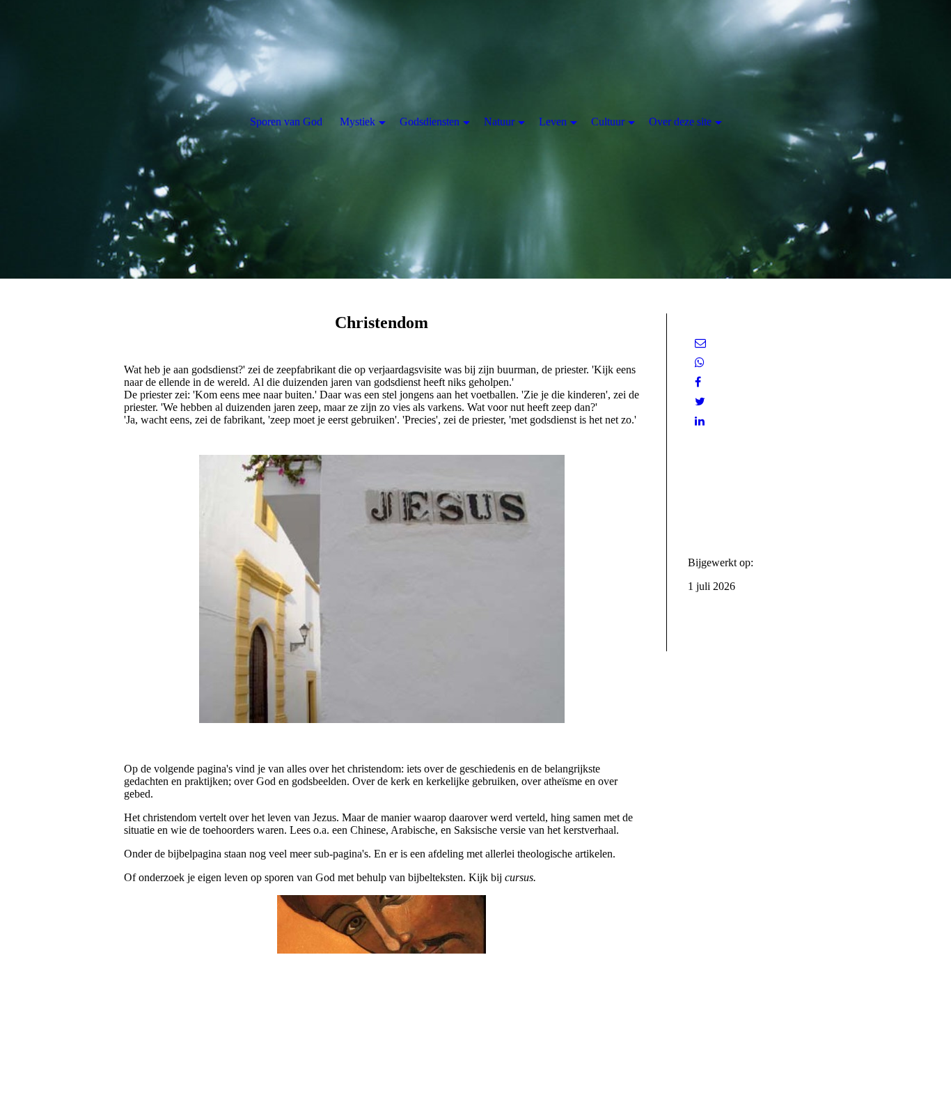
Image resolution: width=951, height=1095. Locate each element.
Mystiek (357, 121)
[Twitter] (700, 401)
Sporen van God (286, 121)
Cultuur (607, 121)
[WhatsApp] (700, 362)
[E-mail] (700, 343)
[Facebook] (698, 382)
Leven (553, 121)
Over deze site (680, 121)
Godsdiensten (429, 121)
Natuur (499, 121)
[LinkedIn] (700, 421)
